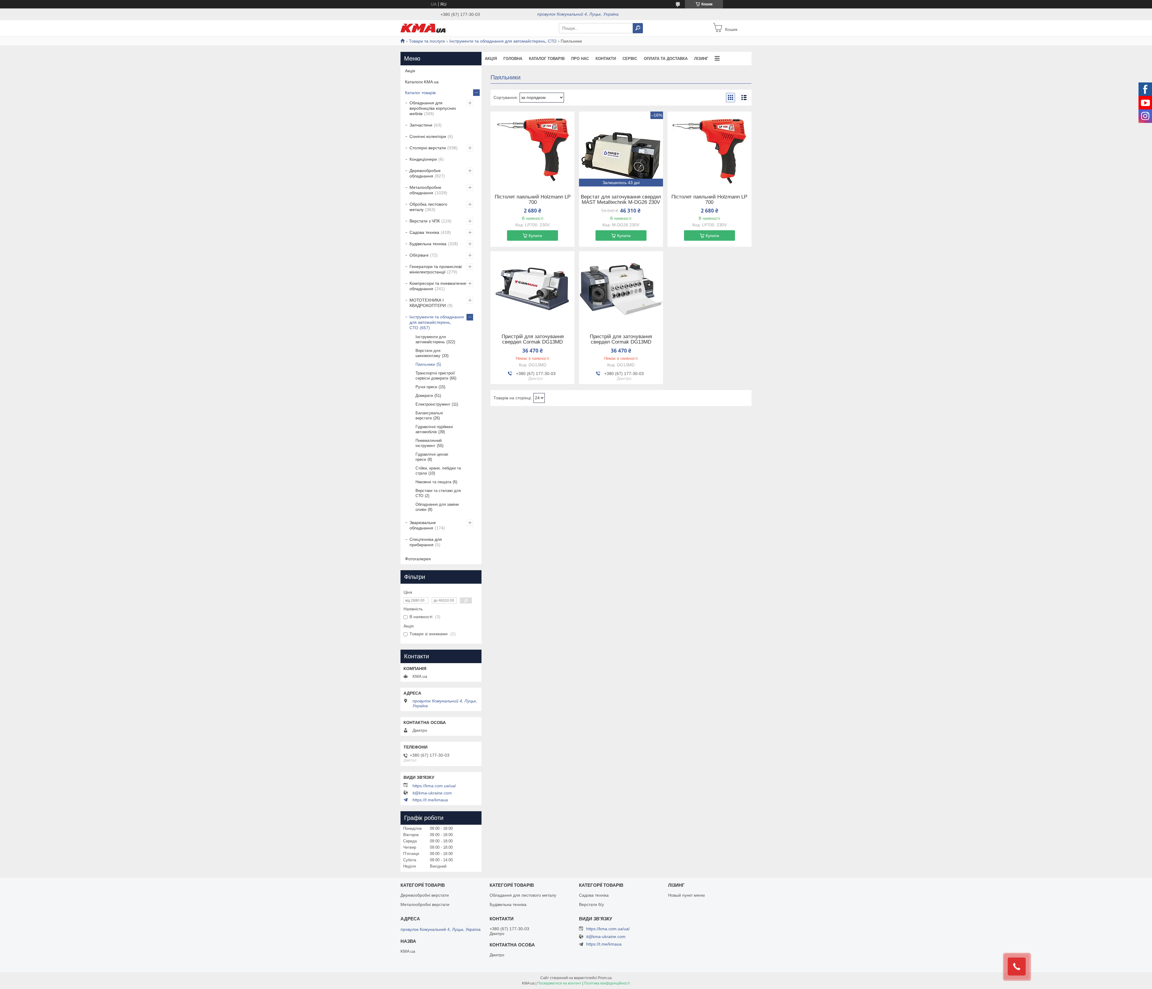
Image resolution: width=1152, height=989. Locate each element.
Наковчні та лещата (433, 482)
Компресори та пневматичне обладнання (438, 286)
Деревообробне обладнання (425, 173)
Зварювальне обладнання (423, 525)
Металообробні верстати (424, 904)
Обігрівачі (419, 255)
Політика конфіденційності (607, 983)
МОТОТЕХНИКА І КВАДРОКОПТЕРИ (428, 303)
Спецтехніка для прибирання (426, 542)
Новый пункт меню (686, 895)
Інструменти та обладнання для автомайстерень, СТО (502, 41)
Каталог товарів (547, 58)
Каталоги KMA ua (422, 81)
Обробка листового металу (428, 207)
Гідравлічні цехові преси (432, 457)
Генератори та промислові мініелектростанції (436, 269)
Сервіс (629, 58)
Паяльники (425, 364)
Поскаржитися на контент (559, 983)
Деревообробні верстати (424, 895)
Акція (491, 58)
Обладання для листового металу (523, 895)
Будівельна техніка (428, 243)
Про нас (580, 58)
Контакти (606, 58)
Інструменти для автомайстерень (431, 339)
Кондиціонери (423, 159)
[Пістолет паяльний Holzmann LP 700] (532, 149)
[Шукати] (638, 28)
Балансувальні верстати (429, 415)
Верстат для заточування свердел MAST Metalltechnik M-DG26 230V (621, 199)
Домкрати (424, 395)
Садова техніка (424, 232)
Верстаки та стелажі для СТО (438, 493)
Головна (512, 58)
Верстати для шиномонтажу (428, 353)
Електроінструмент (433, 404)
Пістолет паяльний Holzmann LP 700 (533, 199)
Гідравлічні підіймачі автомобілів (434, 429)
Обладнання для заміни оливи (437, 507)
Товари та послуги (427, 41)
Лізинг (701, 58)
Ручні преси (426, 387)
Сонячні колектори (428, 136)
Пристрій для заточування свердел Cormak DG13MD (533, 339)
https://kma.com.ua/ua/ (434, 785)
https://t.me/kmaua (430, 799)
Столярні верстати (428, 147)
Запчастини (421, 125)
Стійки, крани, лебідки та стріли (438, 470)
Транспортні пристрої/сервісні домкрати (435, 375)
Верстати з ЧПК (425, 221)
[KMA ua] (423, 27)
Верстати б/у (591, 904)
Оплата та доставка (666, 58)
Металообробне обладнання (425, 190)
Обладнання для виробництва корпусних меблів (433, 108)
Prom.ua (605, 978)
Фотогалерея (418, 558)
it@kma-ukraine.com (432, 793)
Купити (535, 235)
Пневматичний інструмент (429, 443)
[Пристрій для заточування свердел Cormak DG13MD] (532, 288)
